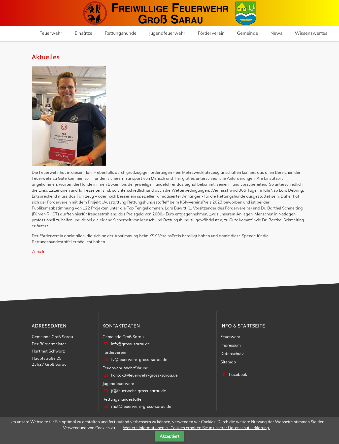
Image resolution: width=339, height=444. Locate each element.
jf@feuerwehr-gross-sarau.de (138, 391)
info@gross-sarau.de (130, 344)
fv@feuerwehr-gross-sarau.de (139, 360)
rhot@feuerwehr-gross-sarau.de (141, 407)
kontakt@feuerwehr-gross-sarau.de (144, 375)
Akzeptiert (169, 436)
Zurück (38, 252)
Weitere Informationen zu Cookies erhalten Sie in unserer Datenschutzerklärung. (196, 428)
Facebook (238, 375)
